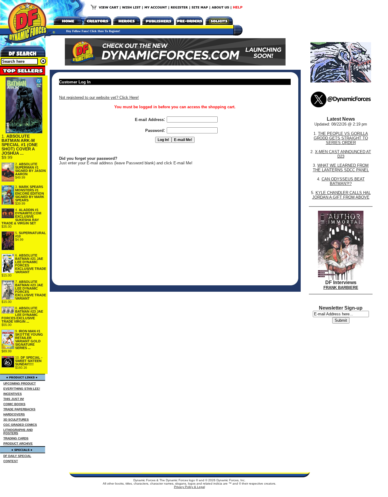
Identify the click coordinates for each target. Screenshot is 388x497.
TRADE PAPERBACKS (19, 409)
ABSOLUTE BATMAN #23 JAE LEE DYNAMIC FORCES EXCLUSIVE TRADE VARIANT (30, 290)
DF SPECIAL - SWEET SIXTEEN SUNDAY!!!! (28, 361)
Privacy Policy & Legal (189, 487)
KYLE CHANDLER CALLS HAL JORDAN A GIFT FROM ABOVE (341, 195)
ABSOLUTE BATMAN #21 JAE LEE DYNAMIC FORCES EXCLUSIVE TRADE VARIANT (30, 264)
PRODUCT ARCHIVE (18, 443)
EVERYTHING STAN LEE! (21, 388)
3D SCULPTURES (16, 419)
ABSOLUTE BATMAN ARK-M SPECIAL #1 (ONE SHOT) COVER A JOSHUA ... (20, 145)
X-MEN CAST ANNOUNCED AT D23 (343, 154)
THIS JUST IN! (13, 399)
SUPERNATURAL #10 (30, 234)
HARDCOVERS (14, 414)
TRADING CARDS (15, 438)
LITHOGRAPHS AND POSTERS (18, 431)
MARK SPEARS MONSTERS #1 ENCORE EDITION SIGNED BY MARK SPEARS (29, 193)
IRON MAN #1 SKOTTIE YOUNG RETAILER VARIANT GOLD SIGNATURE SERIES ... (29, 339)
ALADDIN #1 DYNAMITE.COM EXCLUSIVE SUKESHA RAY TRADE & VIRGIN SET (21, 216)
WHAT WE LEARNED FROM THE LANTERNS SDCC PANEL (341, 167)
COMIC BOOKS (14, 404)
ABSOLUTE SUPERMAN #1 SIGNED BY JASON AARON (30, 169)
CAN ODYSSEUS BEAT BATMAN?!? (343, 181)
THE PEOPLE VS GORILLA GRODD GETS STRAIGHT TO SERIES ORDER (341, 138)
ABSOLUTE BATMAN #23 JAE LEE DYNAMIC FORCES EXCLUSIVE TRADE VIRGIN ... (22, 314)
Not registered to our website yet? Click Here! (99, 97)
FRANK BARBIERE (340, 287)
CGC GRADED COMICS (20, 424)
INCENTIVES (12, 393)
